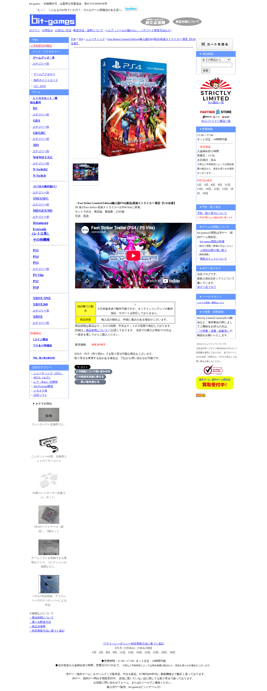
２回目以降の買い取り (213, 250)
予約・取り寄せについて (212, 213)
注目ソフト (40, 395)
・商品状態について (95, 330)
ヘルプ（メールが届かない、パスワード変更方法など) (138, 30)
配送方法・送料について (88, 30)
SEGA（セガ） (42, 377)
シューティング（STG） (48, 373)
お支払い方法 (63, 30)
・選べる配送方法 (40, 621)
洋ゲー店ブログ (206, 287)
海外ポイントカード (45, 80)
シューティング (95, 39)
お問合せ (47, 30)
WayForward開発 (43, 386)
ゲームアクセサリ (44, 74)
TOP (73, 39)
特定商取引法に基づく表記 (147, 643)
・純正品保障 (37, 626)
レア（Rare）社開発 (45, 381)
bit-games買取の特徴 (212, 241)
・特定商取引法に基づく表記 (46, 630)
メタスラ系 (40, 390)
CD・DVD (40, 86)
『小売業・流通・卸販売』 (213, 330)
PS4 (81, 39)
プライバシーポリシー (117, 643)
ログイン (34, 30)
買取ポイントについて (213, 258)
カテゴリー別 (40, 63)
